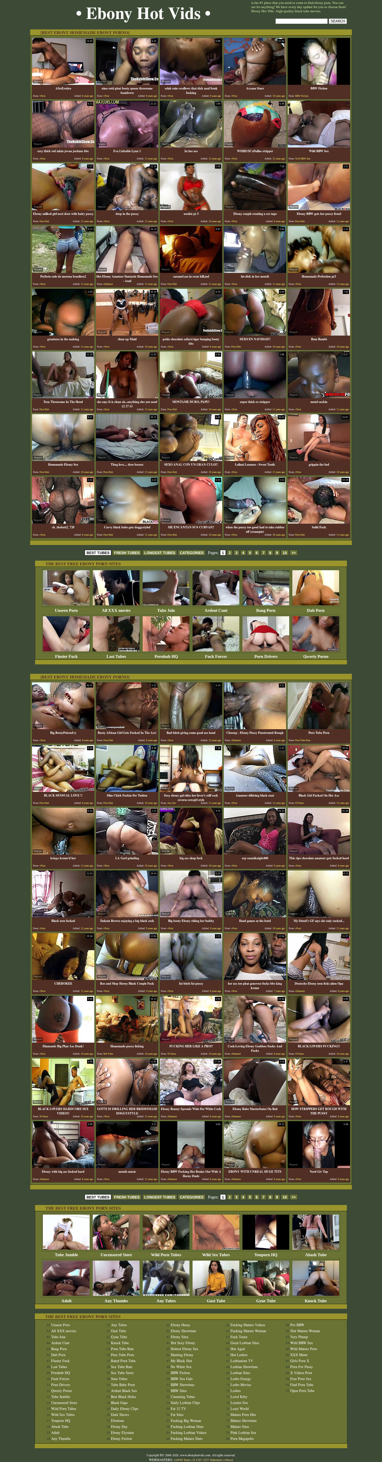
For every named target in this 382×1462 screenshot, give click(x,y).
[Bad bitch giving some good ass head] (191, 728)
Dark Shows (120, 1414)
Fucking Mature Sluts (186, 1438)
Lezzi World (239, 1408)
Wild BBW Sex (301, 1342)
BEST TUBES (98, 553)
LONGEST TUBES (159, 553)
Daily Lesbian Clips (185, 1402)
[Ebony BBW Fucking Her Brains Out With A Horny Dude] (191, 1166)
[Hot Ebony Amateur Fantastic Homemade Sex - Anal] (127, 271)
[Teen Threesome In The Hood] (63, 397)
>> (294, 553)
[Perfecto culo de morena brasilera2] (63, 271)
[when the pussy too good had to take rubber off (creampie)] (255, 522)
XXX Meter (299, 1354)
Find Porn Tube (301, 1384)
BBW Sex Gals (182, 1378)
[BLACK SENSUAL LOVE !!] (63, 790)
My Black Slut (181, 1360)
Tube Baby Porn (123, 1384)
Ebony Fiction (121, 1438)
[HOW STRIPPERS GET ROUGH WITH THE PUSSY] (319, 1104)
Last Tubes (116, 656)
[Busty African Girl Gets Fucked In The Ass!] (127, 728)
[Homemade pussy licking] (127, 1041)
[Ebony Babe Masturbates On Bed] (255, 1104)
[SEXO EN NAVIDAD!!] (255, 334)
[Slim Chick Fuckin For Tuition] (127, 790)
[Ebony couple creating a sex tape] (255, 209)
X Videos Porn (301, 1372)
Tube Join (166, 610)
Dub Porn (316, 610)
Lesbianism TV (241, 1360)
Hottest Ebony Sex (184, 1348)
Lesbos (235, 1390)
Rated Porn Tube (123, 1360)
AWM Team (183, 1460)
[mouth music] (127, 1166)
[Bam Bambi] (319, 334)
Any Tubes (166, 1301)
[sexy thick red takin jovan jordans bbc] (63, 146)
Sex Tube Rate (121, 1366)
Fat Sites (177, 1414)
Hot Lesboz (238, 1354)
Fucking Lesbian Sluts (187, 1426)
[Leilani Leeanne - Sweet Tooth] (255, 459)
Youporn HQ (265, 1255)
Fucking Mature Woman (248, 1330)
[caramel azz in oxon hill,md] (191, 271)
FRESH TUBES (127, 553)
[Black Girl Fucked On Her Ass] (319, 790)
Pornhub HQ (166, 656)
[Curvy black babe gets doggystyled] (127, 522)
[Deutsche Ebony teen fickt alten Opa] (319, 978)
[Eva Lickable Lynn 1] (127, 146)
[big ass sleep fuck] (191, 853)
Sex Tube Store (122, 1372)
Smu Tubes (119, 1378)
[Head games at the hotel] (255, 916)
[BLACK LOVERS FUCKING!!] (319, 1041)
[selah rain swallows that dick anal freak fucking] (191, 83)
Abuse (228, 1460)
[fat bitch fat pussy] (191, 978)
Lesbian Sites (240, 1372)
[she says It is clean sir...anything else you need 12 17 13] (127, 397)
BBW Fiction (180, 1372)
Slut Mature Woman (305, 1330)
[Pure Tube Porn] (319, 728)
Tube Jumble (66, 1255)
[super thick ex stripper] (255, 397)
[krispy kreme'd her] (63, 853)
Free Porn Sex (300, 1378)
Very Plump (299, 1336)
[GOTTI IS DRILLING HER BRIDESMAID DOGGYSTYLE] (127, 1104)
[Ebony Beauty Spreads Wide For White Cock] (191, 1104)
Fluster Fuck (66, 656)
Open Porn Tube (302, 1390)
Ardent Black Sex (124, 1390)
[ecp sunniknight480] (255, 853)
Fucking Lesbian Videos (188, 1432)
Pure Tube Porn (122, 1354)
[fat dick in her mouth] (255, 271)
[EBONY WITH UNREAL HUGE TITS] (255, 1166)
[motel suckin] (319, 397)
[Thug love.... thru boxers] (127, 459)
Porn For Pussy (301, 1366)
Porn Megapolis (242, 1438)
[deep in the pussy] (127, 209)
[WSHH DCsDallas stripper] (255, 146)
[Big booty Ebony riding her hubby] (191, 916)
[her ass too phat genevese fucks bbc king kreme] (255, 978)
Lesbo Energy (240, 1378)
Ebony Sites (179, 1336)
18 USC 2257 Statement (207, 1460)
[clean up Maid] (127, 334)
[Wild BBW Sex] (319, 146)
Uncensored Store (116, 1255)
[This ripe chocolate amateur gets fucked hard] (319, 853)
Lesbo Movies (240, 1384)
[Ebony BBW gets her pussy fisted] (319, 209)
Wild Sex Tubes (216, 1255)
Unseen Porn (66, 610)
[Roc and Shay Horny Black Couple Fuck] (127, 978)
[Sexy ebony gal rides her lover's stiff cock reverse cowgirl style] (191, 790)
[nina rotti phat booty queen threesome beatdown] (127, 83)
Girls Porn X (299, 1360)
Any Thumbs (116, 1301)
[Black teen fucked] (63, 916)
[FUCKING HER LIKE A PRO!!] (191, 1041)
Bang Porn (265, 610)
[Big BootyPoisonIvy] (63, 728)
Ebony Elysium (122, 1432)
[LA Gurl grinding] (127, 853)
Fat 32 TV (178, 1408)
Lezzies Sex (239, 1402)
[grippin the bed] (319, 459)
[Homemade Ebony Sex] (63, 459)
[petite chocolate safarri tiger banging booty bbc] (191, 334)
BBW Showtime (182, 1384)
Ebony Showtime (183, 1330)
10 (285, 553)
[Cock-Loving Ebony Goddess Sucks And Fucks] (255, 1041)
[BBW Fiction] (319, 83)
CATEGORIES (191, 553)
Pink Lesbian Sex (243, 1432)
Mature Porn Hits (243, 1414)
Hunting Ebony (182, 1354)
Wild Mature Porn (303, 1348)
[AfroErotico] (63, 83)
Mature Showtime (243, 1420)
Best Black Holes (123, 1396)
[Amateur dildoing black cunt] (255, 790)
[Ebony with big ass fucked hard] (63, 1166)
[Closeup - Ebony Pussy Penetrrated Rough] (255, 728)
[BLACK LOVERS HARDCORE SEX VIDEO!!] (63, 1104)
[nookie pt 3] (191, 209)
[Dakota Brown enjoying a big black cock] (127, 916)
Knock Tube (316, 1301)
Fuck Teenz (238, 1336)
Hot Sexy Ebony (183, 1342)
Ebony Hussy (180, 1324)
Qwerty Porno (315, 656)
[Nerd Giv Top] (319, 1166)
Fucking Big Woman (186, 1420)
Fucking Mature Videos (247, 1324)
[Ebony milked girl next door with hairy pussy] (63, 209)
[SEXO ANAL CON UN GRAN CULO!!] (191, 459)
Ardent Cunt (216, 610)
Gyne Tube (266, 1301)
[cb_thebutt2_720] (63, 522)
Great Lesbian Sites (244, 1342)
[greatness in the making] (63, 334)
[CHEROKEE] (63, 978)
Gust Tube (216, 1301)
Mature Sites (239, 1426)
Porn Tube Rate (122, 1348)
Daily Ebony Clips (124, 1408)
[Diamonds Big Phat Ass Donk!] (63, 1041)
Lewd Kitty (238, 1396)
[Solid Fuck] (319, 522)
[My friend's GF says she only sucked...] (319, 916)
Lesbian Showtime (244, 1366)
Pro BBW (297, 1324)
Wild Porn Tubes (166, 1255)
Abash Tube (316, 1255)
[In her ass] (191, 146)
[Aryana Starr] (255, 83)
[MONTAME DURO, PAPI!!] (191, 397)
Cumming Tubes (183, 1396)
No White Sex (181, 1366)
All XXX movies (116, 610)
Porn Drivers (266, 656)
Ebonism (117, 1420)
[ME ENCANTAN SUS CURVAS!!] (191, 522)
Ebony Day (119, 1426)
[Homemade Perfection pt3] (319, 271)
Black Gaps (119, 1402)
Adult (66, 1301)
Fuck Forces (216, 656)
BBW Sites (179, 1390)
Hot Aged (237, 1348)
